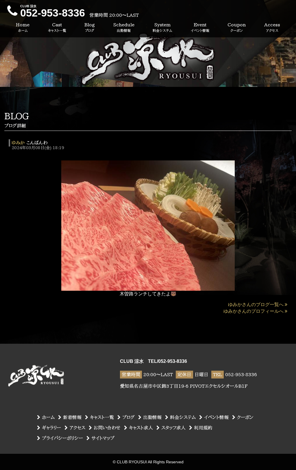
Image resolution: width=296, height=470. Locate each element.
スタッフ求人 (173, 427)
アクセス (77, 427)
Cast (57, 27)
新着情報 (72, 417)
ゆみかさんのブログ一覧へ (256, 304)
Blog (89, 27)
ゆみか (18, 142)
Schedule (123, 27)
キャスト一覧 (102, 417)
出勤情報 (152, 417)
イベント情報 (216, 417)
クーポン (245, 417)
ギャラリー (51, 427)
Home (22, 27)
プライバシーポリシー (62, 438)
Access (272, 27)
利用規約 (203, 427)
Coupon (236, 27)
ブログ (128, 417)
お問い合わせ (107, 427)
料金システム (183, 417)
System (162, 27)
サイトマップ (102, 438)
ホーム (48, 417)
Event (200, 27)
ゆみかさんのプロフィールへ (253, 311)
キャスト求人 (141, 427)
